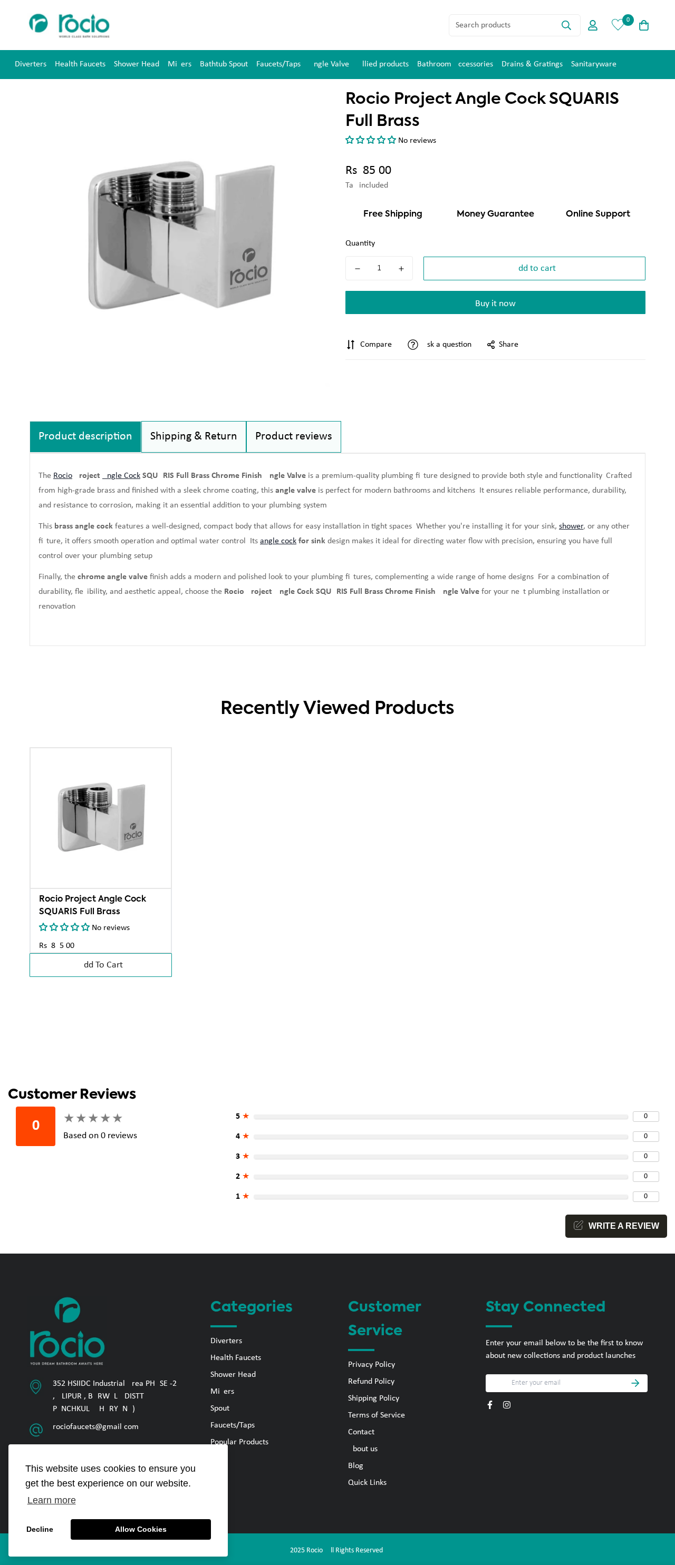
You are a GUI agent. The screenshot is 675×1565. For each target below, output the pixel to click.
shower (571, 526)
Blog (355, 1466)
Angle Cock (121, 476)
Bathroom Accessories (455, 64)
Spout (219, 1408)
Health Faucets (80, 64)
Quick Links (367, 1483)
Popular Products (239, 1442)
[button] (371, 140)
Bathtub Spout (224, 64)
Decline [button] (39, 1529)
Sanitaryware (593, 64)
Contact (361, 1432)
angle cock (278, 541)
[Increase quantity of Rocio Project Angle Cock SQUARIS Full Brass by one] (401, 269)
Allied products (383, 64)
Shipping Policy (373, 1398)
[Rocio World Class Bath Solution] (69, 25)
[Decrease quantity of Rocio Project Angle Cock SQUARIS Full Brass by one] (357, 269)
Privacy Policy (371, 1365)
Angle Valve (329, 64)
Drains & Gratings (532, 64)
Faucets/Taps (278, 64)
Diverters (30, 64)
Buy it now (495, 304)
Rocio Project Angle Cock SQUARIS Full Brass (92, 905)
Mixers (179, 64)
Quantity (360, 243)
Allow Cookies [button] (141, 1529)
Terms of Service (376, 1415)
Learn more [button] (51, 1500)
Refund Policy (371, 1381)
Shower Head (136, 64)
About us (363, 1449)
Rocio (62, 476)
